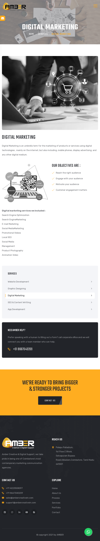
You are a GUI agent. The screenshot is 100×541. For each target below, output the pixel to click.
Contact (56, 512)
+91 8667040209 (22, 349)
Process (56, 498)
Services (43, 34)
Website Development (18, 281)
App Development (16, 309)
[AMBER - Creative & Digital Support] (14, 6)
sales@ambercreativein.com (19, 498)
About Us (56, 493)
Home (31, 34)
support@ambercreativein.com (21, 502)
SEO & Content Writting (19, 302)
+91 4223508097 (14, 488)
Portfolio (56, 507)
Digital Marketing (16, 295)
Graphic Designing (17, 288)
